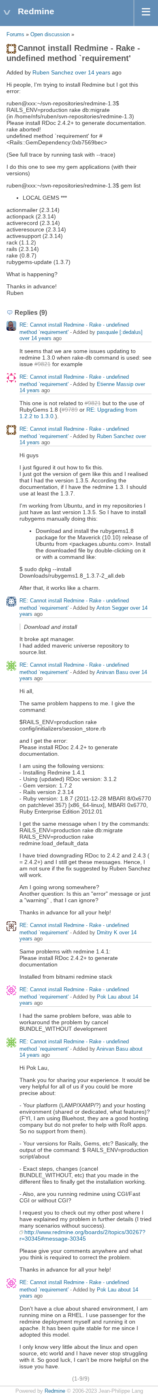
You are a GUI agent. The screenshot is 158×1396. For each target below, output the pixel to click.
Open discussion (50, 34)
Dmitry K (107, 932)
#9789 (70, 409)
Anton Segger (112, 608)
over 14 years (92, 72)
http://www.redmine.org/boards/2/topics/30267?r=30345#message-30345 (82, 1235)
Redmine (55, 1391)
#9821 (42, 364)
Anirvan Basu (112, 672)
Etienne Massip (115, 384)
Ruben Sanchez (52, 72)
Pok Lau (106, 997)
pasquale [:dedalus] (120, 332)
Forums (15, 34)
